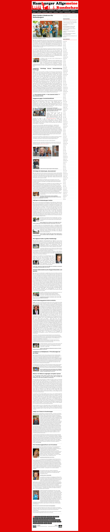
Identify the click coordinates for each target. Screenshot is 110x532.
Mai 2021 (64, 131)
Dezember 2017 (65, 190)
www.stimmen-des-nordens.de (51, 118)
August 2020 (65, 144)
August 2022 (65, 110)
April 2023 (64, 98)
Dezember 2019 (65, 156)
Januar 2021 (65, 137)
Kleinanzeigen (45, 12)
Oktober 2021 (65, 124)
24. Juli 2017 (35, 19)
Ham (53, 516)
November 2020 (65, 140)
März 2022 (64, 117)
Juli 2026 (64, 42)
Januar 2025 (65, 68)
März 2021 (64, 134)
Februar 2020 (65, 153)
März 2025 (64, 65)
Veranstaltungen (67, 12)
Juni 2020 (64, 147)
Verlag (73, 12)
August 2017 (65, 196)
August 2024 (65, 75)
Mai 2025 (64, 62)
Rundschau (59, 521)
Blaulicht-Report (43, 10)
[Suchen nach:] (70, 16)
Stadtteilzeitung (40, 523)
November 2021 (65, 123)
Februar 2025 (65, 67)
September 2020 (65, 143)
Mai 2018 (64, 183)
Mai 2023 (64, 97)
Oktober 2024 (65, 72)
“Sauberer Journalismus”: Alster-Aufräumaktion (70, 22)
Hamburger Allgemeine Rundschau (49, 518)
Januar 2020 (65, 154)
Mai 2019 (64, 166)
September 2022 (65, 108)
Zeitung (45, 523)
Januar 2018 (65, 189)
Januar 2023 (65, 103)
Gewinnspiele (73, 10)
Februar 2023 (65, 101)
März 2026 (64, 48)
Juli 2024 (64, 77)
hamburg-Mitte (36, 518)
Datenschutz (58, 10)
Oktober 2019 (65, 159)
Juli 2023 (64, 94)
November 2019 (65, 157)
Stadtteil (35, 523)
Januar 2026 (65, 51)
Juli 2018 (64, 180)
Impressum (39, 12)
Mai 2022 (64, 114)
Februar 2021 (65, 136)
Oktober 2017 (65, 193)
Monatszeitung (47, 521)
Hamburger (41, 518)
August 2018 (65, 179)
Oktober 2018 (65, 176)
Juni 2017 (64, 199)
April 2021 (64, 133)
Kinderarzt (35, 521)
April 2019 (64, 167)
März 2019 (64, 169)
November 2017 (65, 192)
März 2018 (64, 186)
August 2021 (65, 127)
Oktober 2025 (65, 55)
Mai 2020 (64, 149)
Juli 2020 (64, 146)
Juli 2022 (64, 111)
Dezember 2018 (65, 173)
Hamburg (57, 516)
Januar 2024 (65, 85)
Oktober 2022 (65, 107)
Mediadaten (56, 12)
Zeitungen (49, 523)
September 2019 (65, 160)
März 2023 (64, 100)
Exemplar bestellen (66, 10)
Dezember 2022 (65, 104)
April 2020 (64, 150)
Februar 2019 (65, 170)
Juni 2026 (64, 44)
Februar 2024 (65, 84)
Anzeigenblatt (37, 516)
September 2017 (65, 195)
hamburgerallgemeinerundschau (42, 19)
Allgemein (49, 19)
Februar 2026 (65, 49)
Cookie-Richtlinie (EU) (51, 10)
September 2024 (65, 74)
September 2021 (65, 126)
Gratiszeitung (49, 516)
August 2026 (65, 41)
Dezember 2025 (65, 52)
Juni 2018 (64, 182)
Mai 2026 (64, 45)
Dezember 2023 (65, 87)
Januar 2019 (65, 172)
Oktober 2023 (65, 90)
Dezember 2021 (65, 121)
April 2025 (64, 64)
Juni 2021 (64, 130)
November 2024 (65, 71)
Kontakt (50, 12)
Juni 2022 (64, 113)
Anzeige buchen (35, 10)
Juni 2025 (64, 61)
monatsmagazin (40, 521)
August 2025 (65, 58)
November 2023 (65, 88)
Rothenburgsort (53, 521)
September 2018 (65, 177)
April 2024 (64, 81)
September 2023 (65, 91)
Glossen (34, 12)
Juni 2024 (64, 78)
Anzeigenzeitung (43, 516)
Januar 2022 (65, 120)
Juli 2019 (64, 163)
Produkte (61, 12)
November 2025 (65, 54)
